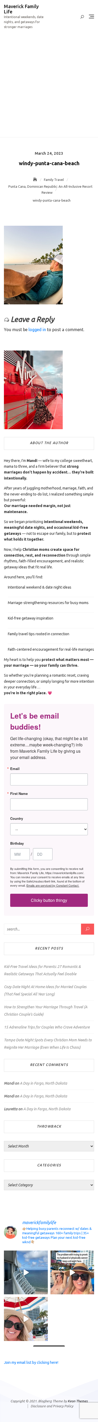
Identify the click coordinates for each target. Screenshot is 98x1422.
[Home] (35, 179)
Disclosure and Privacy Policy (52, 1406)
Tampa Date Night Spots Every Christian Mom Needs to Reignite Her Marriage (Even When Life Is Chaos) (48, 1043)
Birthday (17, 843)
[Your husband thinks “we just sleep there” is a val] (26, 1273)
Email (15, 768)
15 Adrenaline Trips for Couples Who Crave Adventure (47, 1027)
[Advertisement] (49, 85)
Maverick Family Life (21, 9)
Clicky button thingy (49, 900)
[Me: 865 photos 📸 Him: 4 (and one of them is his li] (26, 1319)
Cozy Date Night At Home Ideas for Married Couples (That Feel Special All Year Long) (45, 990)
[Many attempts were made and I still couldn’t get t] (72, 1273)
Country (16, 818)
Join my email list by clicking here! (31, 1362)
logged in (37, 329)
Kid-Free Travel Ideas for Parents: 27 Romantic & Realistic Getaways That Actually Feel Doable (42, 970)
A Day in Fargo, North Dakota (43, 1083)
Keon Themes (78, 1401)
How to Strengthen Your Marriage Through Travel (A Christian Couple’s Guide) (45, 1010)
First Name (19, 793)
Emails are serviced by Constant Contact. (52, 885)
